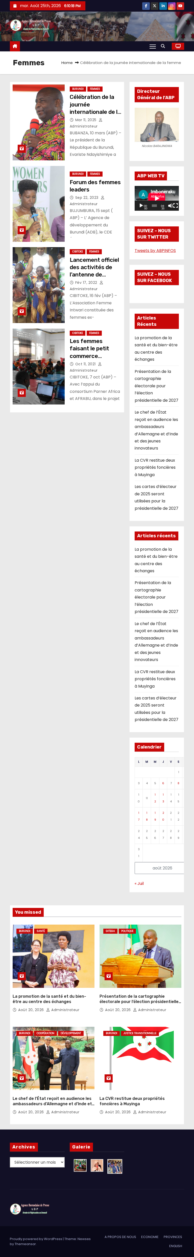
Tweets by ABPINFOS (155, 250)
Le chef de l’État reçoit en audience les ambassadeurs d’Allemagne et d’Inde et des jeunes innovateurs (52, 1104)
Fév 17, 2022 (87, 282)
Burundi (78, 89)
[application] (157, 198)
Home (67, 62)
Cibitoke (77, 251)
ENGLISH (175, 1246)
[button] (164, 46)
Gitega (110, 931)
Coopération (45, 1033)
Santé (41, 931)
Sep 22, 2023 (87, 197)
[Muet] (170, 205)
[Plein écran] (175, 205)
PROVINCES (173, 1236)
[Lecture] (141, 205)
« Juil (139, 883)
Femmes (95, 89)
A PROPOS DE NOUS (120, 1236)
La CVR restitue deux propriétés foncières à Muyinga (155, 467)
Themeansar (25, 1244)
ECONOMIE (150, 1236)
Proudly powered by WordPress (36, 1239)
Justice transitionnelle (140, 1033)
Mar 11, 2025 (86, 119)
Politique (127, 931)
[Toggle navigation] (152, 46)
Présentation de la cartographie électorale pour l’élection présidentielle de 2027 (156, 386)
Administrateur (64, 1009)
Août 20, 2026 (31, 1009)
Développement (71, 1033)
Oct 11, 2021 (86, 364)
